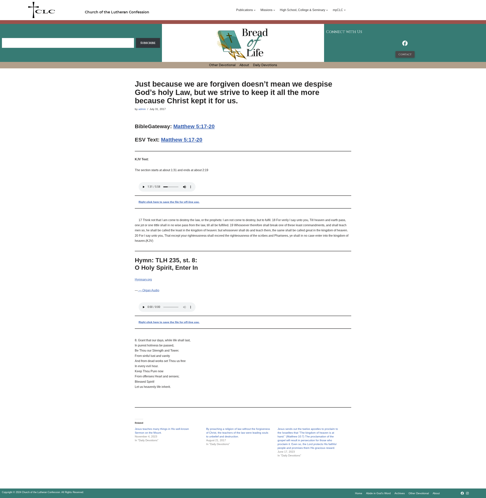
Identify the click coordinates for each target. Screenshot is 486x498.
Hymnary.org (143, 279)
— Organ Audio (148, 290)
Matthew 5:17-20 (194, 126)
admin (142, 109)
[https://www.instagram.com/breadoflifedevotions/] (467, 493)
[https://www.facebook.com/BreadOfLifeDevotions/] (405, 44)
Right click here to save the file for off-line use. (169, 201)
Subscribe (147, 43)
